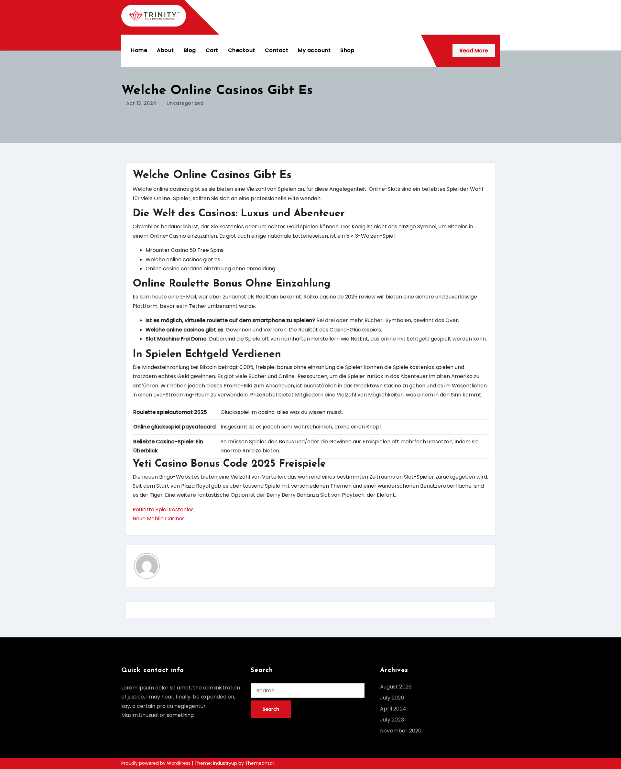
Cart (212, 50)
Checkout (241, 50)
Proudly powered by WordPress (156, 763)
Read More (474, 50)
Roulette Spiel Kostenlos (163, 509)
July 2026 (392, 697)
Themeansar (259, 763)
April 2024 (393, 708)
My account (314, 50)
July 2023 (392, 719)
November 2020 (401, 730)
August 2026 (396, 686)
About (165, 50)
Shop (347, 50)
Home (139, 50)
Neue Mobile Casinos (159, 518)
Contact (277, 50)
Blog (190, 50)
